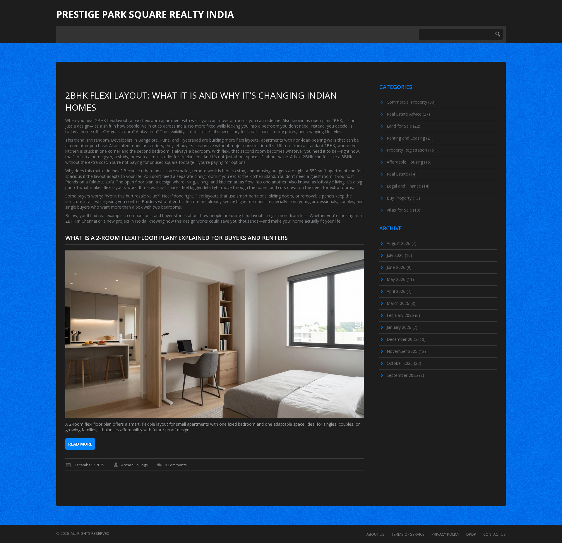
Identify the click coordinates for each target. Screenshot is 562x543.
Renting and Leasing (410, 138)
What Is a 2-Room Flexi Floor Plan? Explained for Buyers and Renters (176, 238)
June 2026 (399, 267)
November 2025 (406, 351)
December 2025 (406, 339)
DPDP (471, 534)
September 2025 (405, 375)
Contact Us (494, 534)
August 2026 (402, 243)
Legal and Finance (408, 186)
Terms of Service (408, 534)
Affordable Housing (409, 162)
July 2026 (399, 255)
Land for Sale (403, 126)
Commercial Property (411, 102)
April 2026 (399, 291)
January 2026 (402, 327)
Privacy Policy (445, 534)
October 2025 (404, 363)
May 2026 (400, 279)
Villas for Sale (403, 210)
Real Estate (402, 174)
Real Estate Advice (408, 114)
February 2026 (403, 315)
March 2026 (401, 303)
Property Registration (411, 150)
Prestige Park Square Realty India (145, 14)
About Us (375, 534)
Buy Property (403, 198)
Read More (80, 444)
